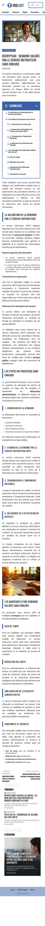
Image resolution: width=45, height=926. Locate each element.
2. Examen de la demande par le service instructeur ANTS (21, 130)
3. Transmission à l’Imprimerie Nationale (21, 137)
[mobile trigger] (4, 5)
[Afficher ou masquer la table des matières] (30, 106)
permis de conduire (23, 235)
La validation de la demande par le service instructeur (20, 113)
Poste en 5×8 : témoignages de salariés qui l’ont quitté (21, 816)
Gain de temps (15, 157)
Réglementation (9, 50)
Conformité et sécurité (18, 174)
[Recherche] (32, 5)
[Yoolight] (16, 5)
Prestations (11, 793)
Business (10, 850)
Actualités (10, 812)
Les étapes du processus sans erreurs (21, 119)
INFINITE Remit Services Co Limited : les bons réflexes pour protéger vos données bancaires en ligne (20, 798)
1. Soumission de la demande (20, 124)
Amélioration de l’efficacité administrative (19, 168)
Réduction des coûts (17, 162)
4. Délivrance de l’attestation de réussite (21, 144)
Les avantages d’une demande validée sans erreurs (22, 151)
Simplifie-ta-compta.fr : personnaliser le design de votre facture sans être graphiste (21, 858)
